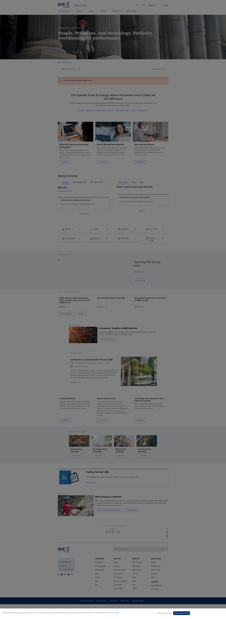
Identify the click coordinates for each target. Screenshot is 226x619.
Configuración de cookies (164, 613)
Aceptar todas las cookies (181, 613)
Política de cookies (113, 613)
